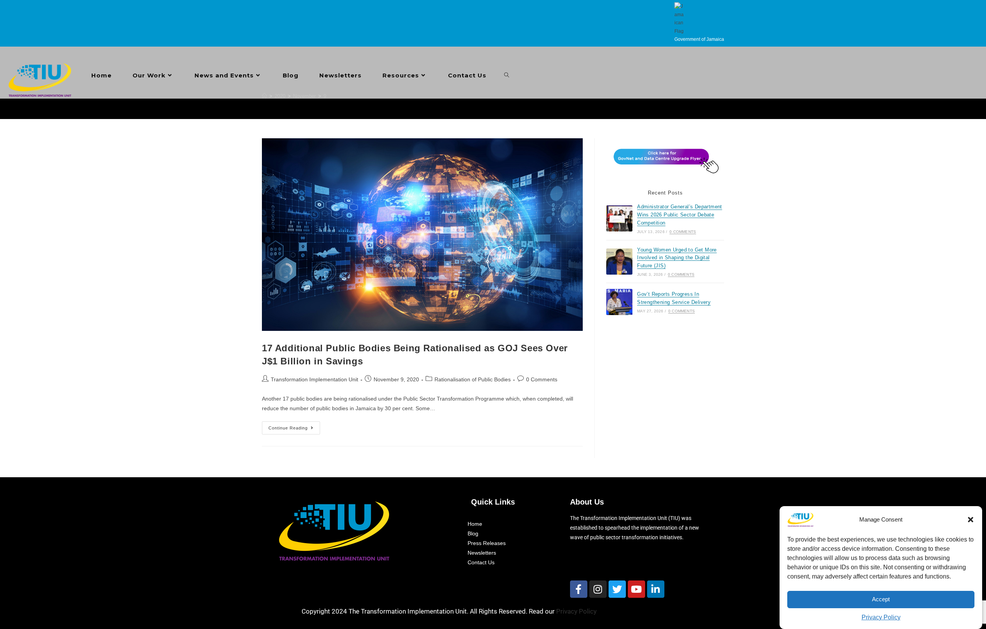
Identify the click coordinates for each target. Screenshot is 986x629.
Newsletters (482, 553)
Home (475, 524)
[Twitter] (617, 589)
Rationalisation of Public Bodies (472, 379)
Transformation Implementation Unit (314, 379)
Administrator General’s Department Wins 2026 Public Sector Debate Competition (679, 215)
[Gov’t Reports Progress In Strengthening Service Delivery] (619, 302)
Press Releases (487, 543)
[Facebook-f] (578, 589)
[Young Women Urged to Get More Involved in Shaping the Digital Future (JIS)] (619, 261)
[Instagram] (598, 589)
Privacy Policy (881, 617)
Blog (473, 533)
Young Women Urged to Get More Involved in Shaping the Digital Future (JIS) (677, 258)
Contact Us (481, 562)
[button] (970, 519)
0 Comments (541, 379)
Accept (881, 599)
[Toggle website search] (506, 75)
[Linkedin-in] (655, 589)
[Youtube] (636, 589)
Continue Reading (294, 425)
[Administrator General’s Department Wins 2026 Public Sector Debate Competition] (619, 218)
